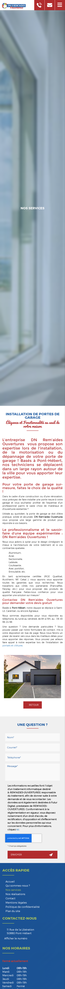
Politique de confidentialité (23, 906)
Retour (33, 705)
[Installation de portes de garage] (32, 676)
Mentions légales (16, 902)
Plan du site (13, 911)
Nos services (13, 889)
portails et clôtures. (12, 645)
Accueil (10, 881)
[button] (60, 5)
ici (18, 829)
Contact (10, 898)
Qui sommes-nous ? (18, 885)
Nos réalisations (15, 894)
